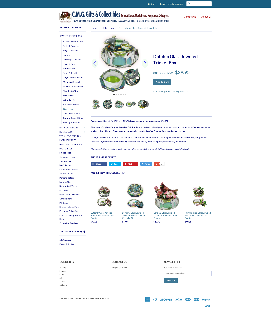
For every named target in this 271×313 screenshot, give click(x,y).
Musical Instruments (73, 86)
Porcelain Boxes (71, 104)
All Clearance (65, 240)
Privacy (62, 278)
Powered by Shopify (102, 298)
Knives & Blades (66, 244)
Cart (153, 4)
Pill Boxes (63, 203)
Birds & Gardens (71, 46)
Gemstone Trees (67, 157)
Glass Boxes (69, 109)
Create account (175, 4)
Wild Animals (69, 95)
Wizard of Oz (69, 100)
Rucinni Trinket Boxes (74, 118)
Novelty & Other (71, 91)
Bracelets (63, 190)
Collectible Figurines (68, 223)
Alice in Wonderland (73, 41)
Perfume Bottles (66, 178)
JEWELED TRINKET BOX (70, 36)
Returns (62, 271)
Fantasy (67, 55)
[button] (96, 104)
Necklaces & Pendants (69, 194)
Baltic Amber (65, 165)
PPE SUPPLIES (65, 148)
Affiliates (63, 285)
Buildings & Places (72, 59)
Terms (62, 282)
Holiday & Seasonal (72, 122)
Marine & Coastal (71, 82)
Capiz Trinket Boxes (68, 169)
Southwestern (65, 161)
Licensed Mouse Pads (69, 207)
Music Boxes (65, 152)
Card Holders (65, 198)
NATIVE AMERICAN (68, 127)
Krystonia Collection (68, 211)
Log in (163, 4)
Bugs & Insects (70, 50)
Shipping (62, 267)
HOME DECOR (66, 132)
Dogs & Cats (69, 64)
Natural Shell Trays (68, 186)
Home (94, 28)
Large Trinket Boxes (73, 77)
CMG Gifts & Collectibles (84, 298)
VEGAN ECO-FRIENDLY (70, 136)
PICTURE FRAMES (67, 140)
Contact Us (190, 16)
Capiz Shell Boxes (71, 113)
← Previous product (163, 91)
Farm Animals (69, 68)
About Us (206, 16)
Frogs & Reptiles (71, 73)
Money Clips (65, 182)
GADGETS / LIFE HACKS (70, 144)
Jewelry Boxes (66, 173)
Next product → (180, 91)
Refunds (62, 275)
